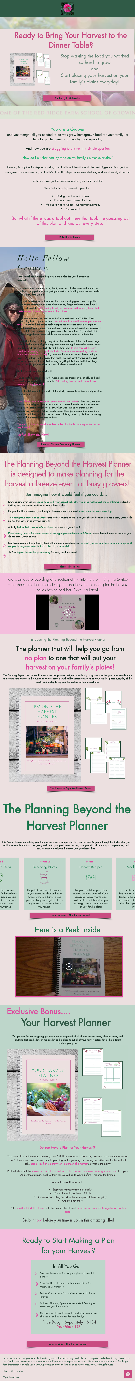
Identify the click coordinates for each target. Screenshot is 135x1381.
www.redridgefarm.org (102, 1364)
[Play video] (67, 612)
